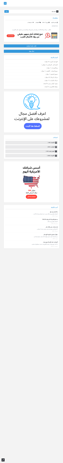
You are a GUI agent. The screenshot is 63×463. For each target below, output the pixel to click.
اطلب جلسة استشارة (31, 46)
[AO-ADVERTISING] (31, 35)
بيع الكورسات (52, 68)
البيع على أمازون (51, 61)
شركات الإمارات (51, 80)
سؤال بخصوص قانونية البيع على (50, 234)
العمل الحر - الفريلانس (50, 64)
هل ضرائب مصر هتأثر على (52, 227)
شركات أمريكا (51, 77)
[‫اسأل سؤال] (3, 459)
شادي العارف (53, 22)
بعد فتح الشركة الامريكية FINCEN (50, 219)
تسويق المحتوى (52, 74)
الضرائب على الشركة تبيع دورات (50, 242)
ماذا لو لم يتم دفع (54, 211)
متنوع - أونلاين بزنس (50, 83)
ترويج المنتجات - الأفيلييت (49, 71)
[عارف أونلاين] (53, 3)
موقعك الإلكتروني (51, 86)
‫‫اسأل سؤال (31, 51)
